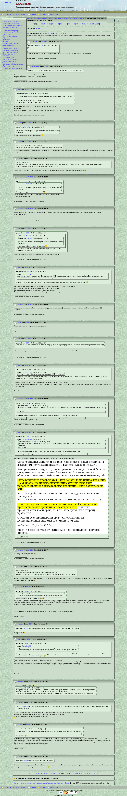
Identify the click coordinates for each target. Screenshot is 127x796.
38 (50, 24)
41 (58, 24)
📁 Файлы (42, 14)
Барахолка (5, 56)
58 (98, 24)
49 (79, 24)
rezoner (38, 29)
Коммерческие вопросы (10, 48)
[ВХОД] (8, 2)
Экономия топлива (8, 47)
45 (69, 24)
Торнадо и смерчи (8, 63)
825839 (30, 702)
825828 (30, 550)
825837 (28, 639)
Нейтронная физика (9, 61)
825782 (28, 594)
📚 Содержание (20, 14)
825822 (26, 688)
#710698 (50, 33)
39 (53, 24)
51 (85, 24)
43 (63, 24)
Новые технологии (8, 54)
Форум (29, 18)
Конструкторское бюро (10, 59)
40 (55, 24)
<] (33, 24)
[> (100, 24)
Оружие (5, 41)
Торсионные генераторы (10, 52)
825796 (46, 66)
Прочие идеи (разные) (9, 36)
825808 (27, 322)
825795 (44, 41)
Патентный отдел (8, 57)
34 (39, 24)
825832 (30, 566)
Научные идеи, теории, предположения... (10, 44)
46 (71, 24)
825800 (28, 141)
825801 (30, 158)
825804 (30, 209)
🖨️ (118, 20)
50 (82, 24)
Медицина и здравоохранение (12, 68)
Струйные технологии (10, 50)
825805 (28, 228)
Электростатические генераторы (13, 29)
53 (90, 24)
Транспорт (6, 39)
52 (87, 24)
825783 (27, 591)
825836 (30, 624)
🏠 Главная (6, 14)
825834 (28, 587)
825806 (28, 267)
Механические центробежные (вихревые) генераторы (12, 26)
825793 (40, 46)
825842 (30, 756)
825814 (30, 399)
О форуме (5, 38)
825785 (26, 146)
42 (61, 24)
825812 (28, 365)
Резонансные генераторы (11, 22)
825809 (28, 338)
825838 (30, 681)
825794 (26, 162)
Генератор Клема (79, 18)
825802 (30, 177)
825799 (28, 123)
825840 (28, 724)
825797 (28, 89)
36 (45, 24)
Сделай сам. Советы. (9, 66)
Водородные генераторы (10, 31)
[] (16, 216)
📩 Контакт (53, 14)
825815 (28, 432)
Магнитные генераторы (10, 23)
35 (42, 24)
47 (74, 24)
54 (93, 24)
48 (77, 24)
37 (47, 24)
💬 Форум (32, 14)
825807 (30, 304)
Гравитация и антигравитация (12, 65)
